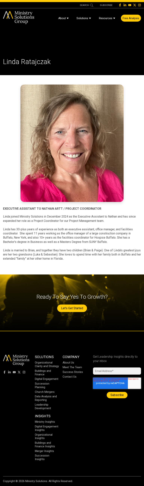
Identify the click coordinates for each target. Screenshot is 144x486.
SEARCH (84, 5)
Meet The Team (72, 367)
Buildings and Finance (43, 372)
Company (71, 357)
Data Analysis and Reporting (46, 398)
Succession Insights (42, 457)
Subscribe (106, 5)
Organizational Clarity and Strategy (47, 364)
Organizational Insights (43, 436)
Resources (105, 18)
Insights (42, 416)
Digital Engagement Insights (46, 428)
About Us (68, 362)
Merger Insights (44, 451)
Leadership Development (43, 406)
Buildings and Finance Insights (45, 444)
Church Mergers (45, 392)
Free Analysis (131, 18)
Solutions (82, 18)
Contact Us (69, 376)
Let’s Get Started (72, 308)
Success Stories (73, 372)
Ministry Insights (45, 421)
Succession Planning (42, 385)
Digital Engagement (46, 379)
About (62, 18)
